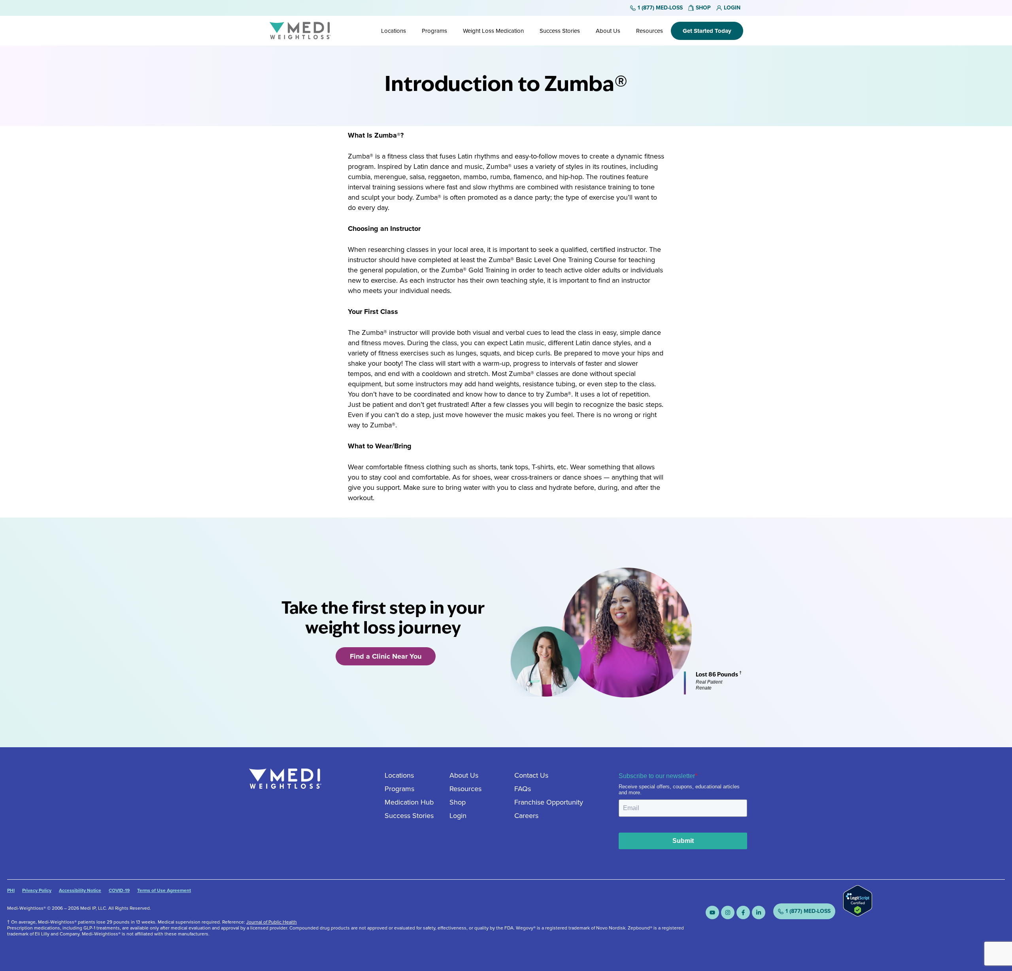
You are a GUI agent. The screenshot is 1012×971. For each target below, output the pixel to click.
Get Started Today (707, 30)
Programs (434, 30)
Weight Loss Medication (493, 30)
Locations (393, 30)
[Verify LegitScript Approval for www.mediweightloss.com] (857, 914)
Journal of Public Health (271, 922)
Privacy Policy (36, 890)
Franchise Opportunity (548, 802)
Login (457, 815)
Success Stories (560, 30)
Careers (526, 815)
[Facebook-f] (743, 912)
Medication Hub (409, 802)
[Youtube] (712, 912)
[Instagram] (727, 912)
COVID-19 (119, 890)
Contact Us (531, 775)
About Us (608, 30)
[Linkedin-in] (758, 912)
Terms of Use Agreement (164, 890)
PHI (11, 890)
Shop (457, 802)
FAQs (522, 789)
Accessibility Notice (80, 890)
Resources (649, 30)
